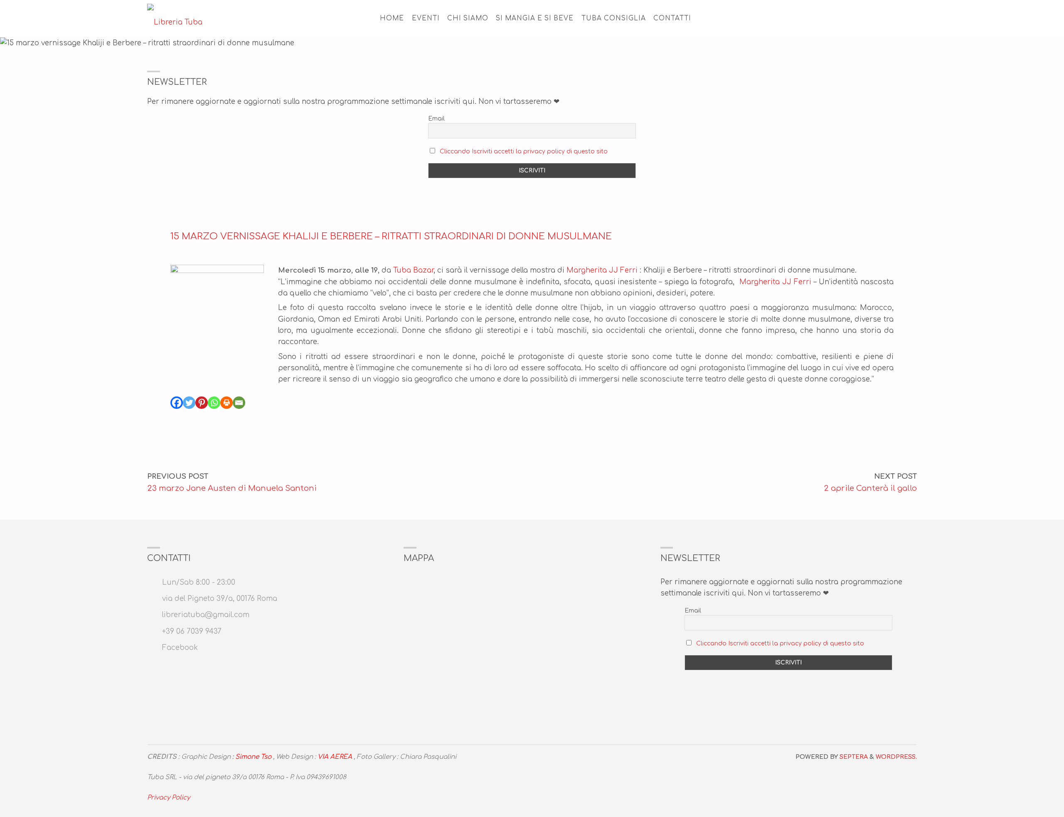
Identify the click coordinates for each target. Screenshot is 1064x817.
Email (436, 119)
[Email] (239, 402)
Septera (853, 756)
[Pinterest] (201, 402)
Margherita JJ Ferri (602, 270)
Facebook (180, 648)
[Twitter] (189, 402)
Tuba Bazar (413, 270)
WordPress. (896, 756)
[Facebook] (176, 402)
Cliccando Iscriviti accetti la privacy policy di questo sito (524, 151)
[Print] (226, 402)
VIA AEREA (335, 756)
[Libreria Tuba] (174, 18)
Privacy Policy (168, 797)
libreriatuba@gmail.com (205, 615)
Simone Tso (253, 756)
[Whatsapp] (214, 402)
